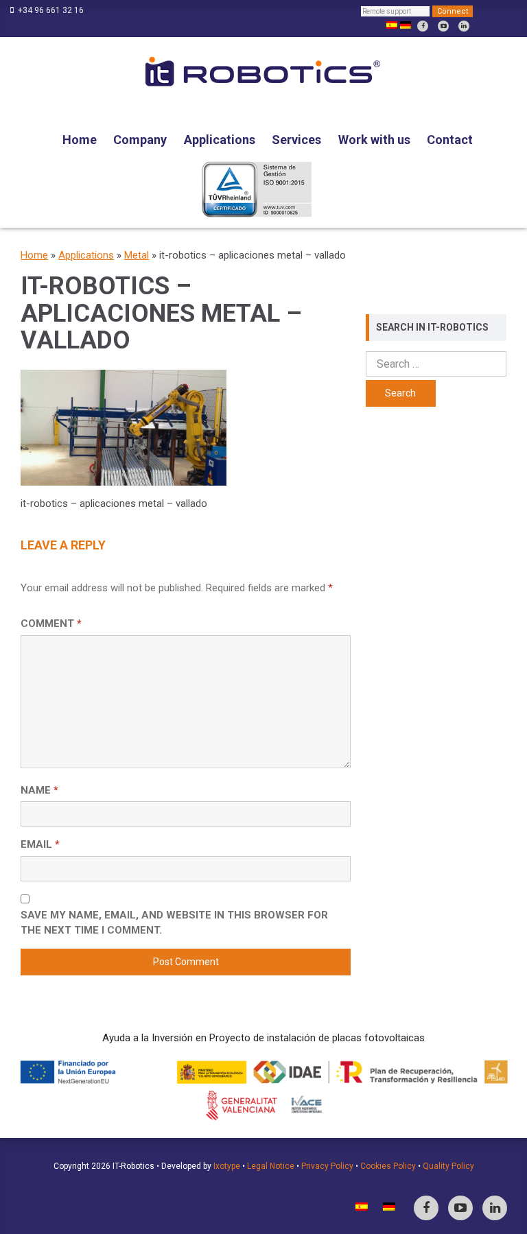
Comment (51, 623)
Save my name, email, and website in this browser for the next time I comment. (174, 923)
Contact (450, 139)
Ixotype (226, 1166)
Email (40, 844)
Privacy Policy (327, 1166)
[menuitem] (391, 25)
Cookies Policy (388, 1166)
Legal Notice (270, 1166)
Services (296, 139)
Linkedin (463, 26)
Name (39, 790)
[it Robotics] (263, 73)
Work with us (374, 139)
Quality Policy (448, 1166)
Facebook (422, 26)
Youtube (443, 26)
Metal (136, 255)
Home (79, 139)
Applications (219, 139)
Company (140, 139)
